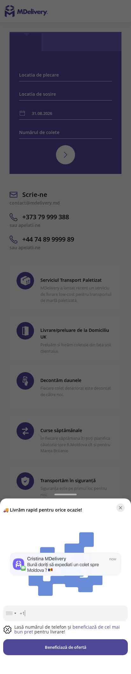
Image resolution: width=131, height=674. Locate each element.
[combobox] (10, 613)
